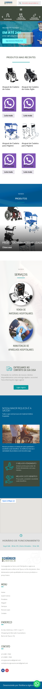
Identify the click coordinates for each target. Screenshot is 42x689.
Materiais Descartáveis (34, 18)
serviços (4, 606)
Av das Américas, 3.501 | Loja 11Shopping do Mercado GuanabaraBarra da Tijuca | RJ (13, 633)
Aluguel (3, 603)
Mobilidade (8, 19)
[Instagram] (7, 670)
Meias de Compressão (21, 18)
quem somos (5, 596)
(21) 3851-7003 (6, 654)
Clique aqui (7, 247)
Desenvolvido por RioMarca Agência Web (21, 685)
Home (3, 592)
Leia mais (8, 115)
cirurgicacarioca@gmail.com (11, 660)
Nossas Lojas (5, 610)
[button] (21, 9)
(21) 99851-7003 (6, 657)
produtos (4, 599)
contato (3, 613)
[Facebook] (3, 670)
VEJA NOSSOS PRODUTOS (14, 41)
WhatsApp (9, 109)
